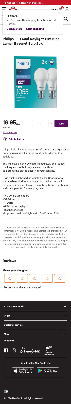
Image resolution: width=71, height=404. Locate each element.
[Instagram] (14, 350)
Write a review (10, 132)
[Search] (66, 19)
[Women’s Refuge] (6, 391)
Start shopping (35, 28)
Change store (14, 28)
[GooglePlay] (48, 370)
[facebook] (6, 350)
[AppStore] (23, 370)
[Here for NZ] (30, 350)
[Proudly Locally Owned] (49, 350)
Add (61, 123)
